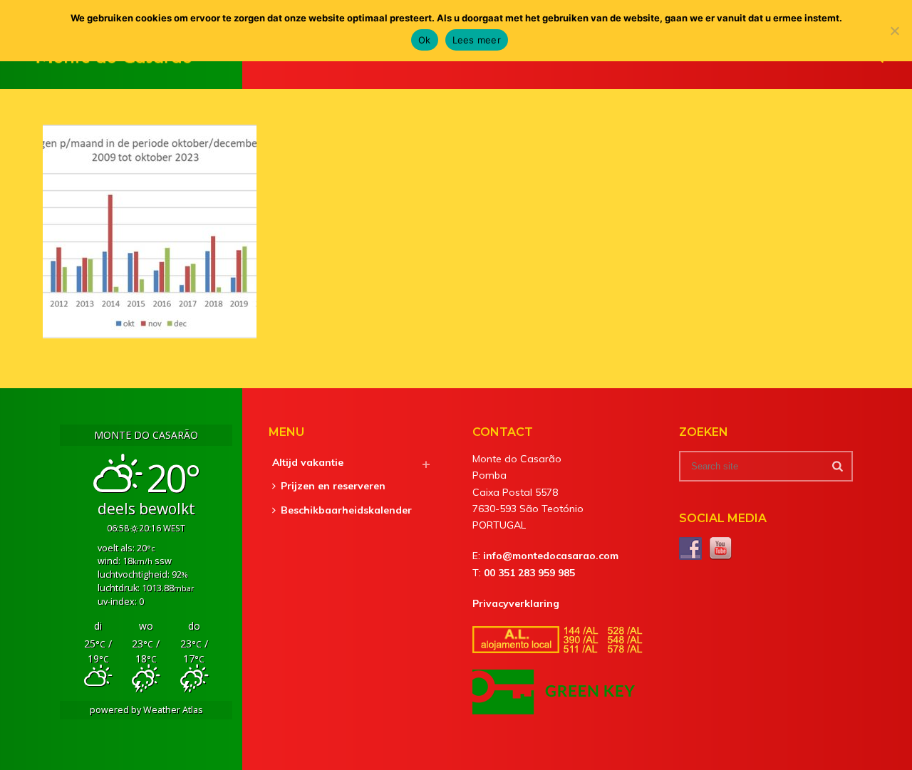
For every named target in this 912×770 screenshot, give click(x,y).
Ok (424, 40)
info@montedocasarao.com (550, 555)
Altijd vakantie (307, 462)
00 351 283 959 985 (529, 572)
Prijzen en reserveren (333, 485)
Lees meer (476, 40)
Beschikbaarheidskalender (346, 510)
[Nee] (894, 31)
